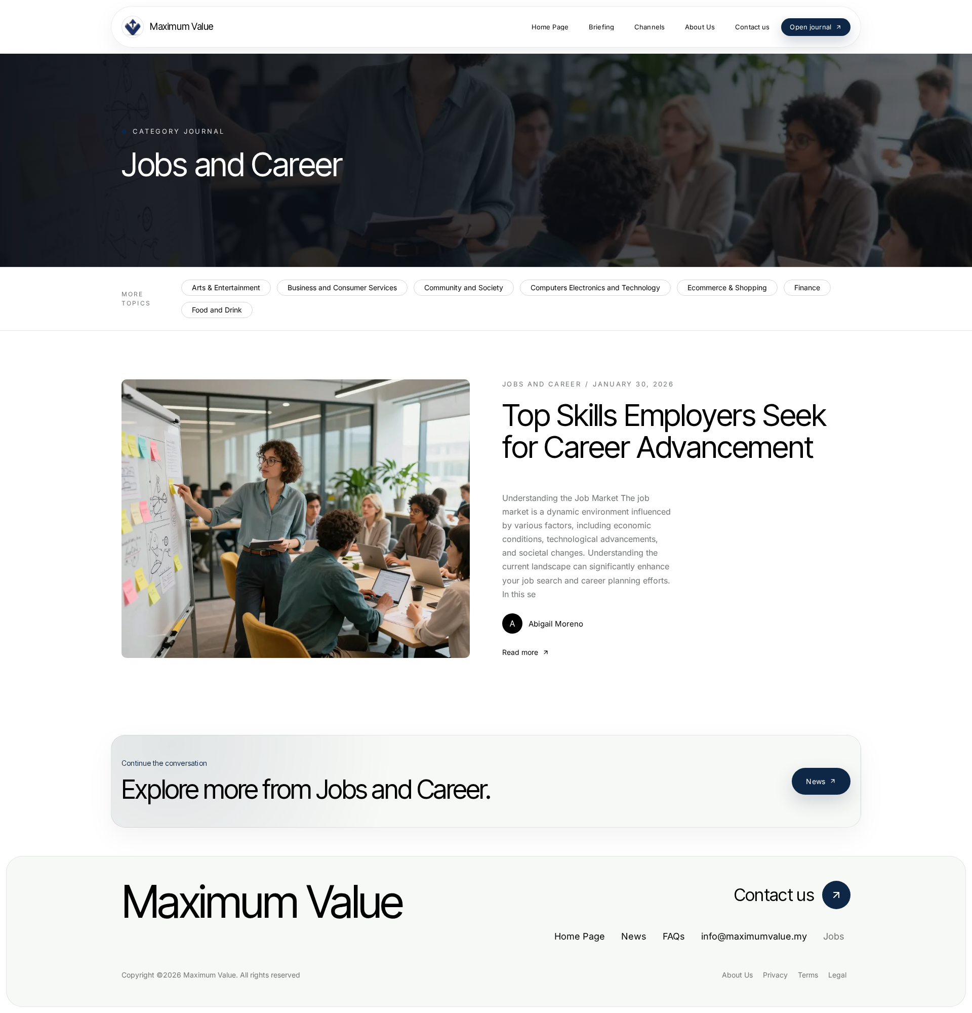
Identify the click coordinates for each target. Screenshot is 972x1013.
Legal (837, 974)
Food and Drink (217, 309)
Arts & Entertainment (226, 287)
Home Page (579, 936)
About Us (737, 974)
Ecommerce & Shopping (727, 287)
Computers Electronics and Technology (595, 287)
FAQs (674, 936)
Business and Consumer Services (342, 287)
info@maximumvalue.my (754, 936)
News (815, 781)
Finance (807, 287)
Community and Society (463, 287)
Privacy (775, 974)
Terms (808, 974)
